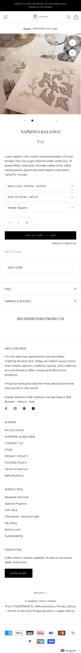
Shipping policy (43, 611)
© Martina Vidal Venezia (40, 601)
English (39, 592)
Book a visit (13, 529)
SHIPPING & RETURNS (18, 301)
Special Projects (16, 503)
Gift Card (11, 510)
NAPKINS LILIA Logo (45, 28)
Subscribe (18, 573)
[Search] (69, 17)
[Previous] (25, 120)
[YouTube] (33, 408)
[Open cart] (75, 17)
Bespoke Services (17, 497)
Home (27, 28)
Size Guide (15, 267)
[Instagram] (15, 408)
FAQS (8, 288)
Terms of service (19, 611)
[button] (70, 650)
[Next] (56, 120)
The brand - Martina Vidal (22, 516)
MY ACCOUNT (14, 430)
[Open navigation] (5, 16)
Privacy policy (66, 606)
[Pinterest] (24, 408)
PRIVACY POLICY (16, 456)
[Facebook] (6, 408)
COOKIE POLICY (16, 462)
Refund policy (14, 475)
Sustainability (14, 536)
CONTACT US (14, 443)
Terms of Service (16, 469)
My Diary (11, 523)
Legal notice (64, 611)
